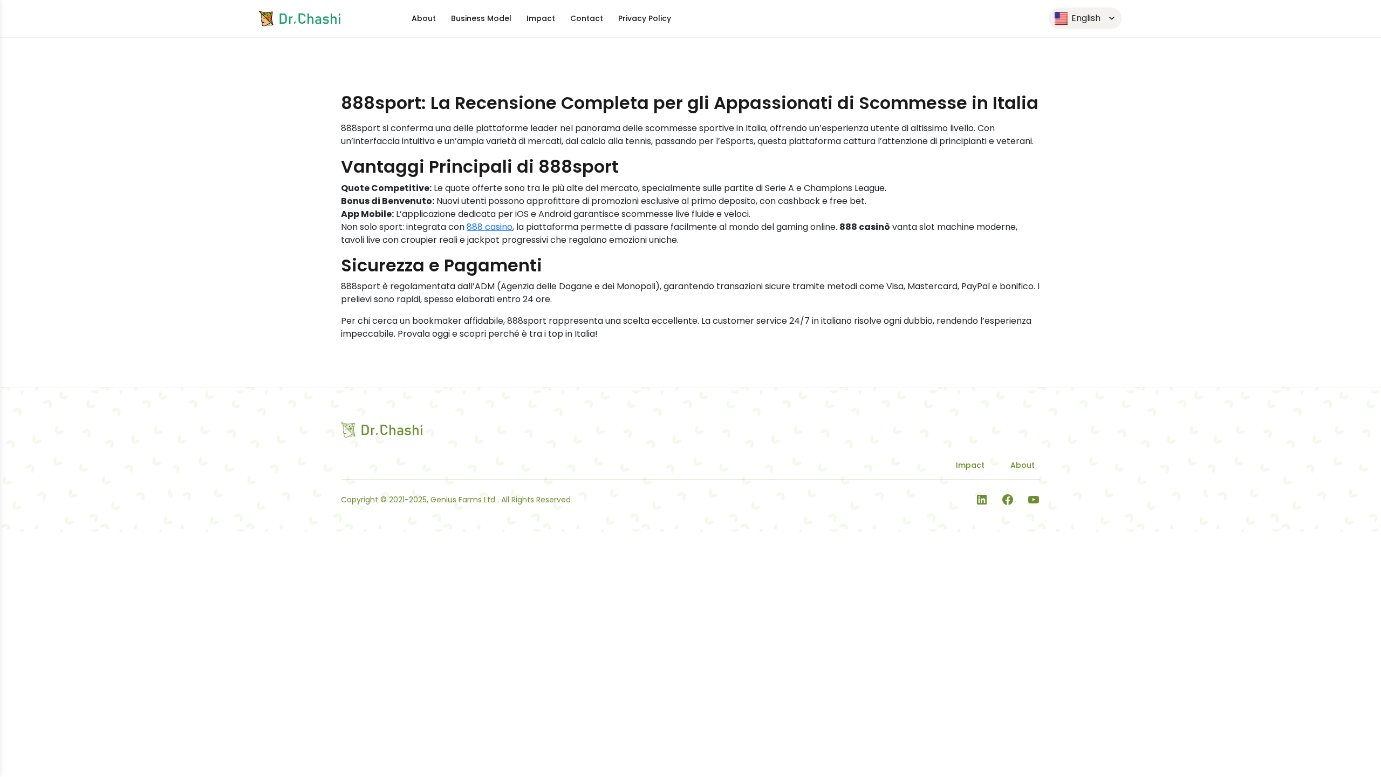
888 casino (489, 227)
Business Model (481, 18)
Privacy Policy (644, 18)
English (1084, 18)
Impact (541, 18)
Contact (586, 18)
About (424, 18)
